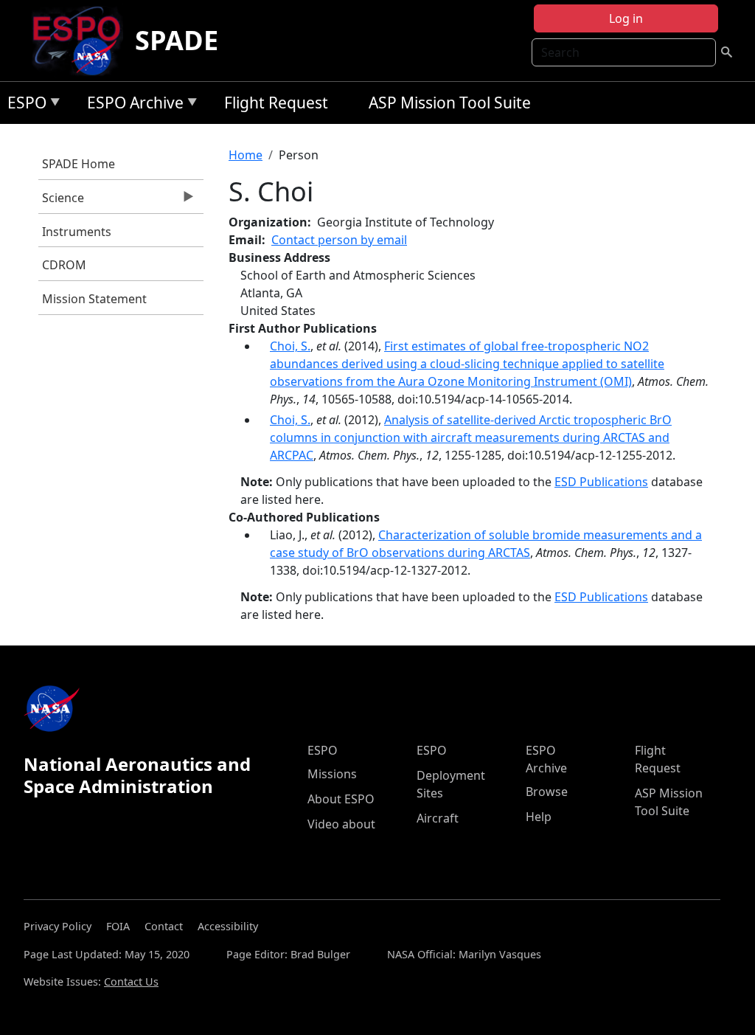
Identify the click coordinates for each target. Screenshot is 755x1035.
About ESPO (341, 799)
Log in (626, 18)
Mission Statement (94, 299)
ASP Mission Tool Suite (450, 102)
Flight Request (276, 102)
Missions (332, 774)
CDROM (64, 265)
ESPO (23, 105)
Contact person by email (339, 240)
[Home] (82, 40)
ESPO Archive (132, 105)
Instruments (76, 232)
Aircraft (438, 818)
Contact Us (131, 982)
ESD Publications (601, 482)
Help (539, 817)
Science (61, 201)
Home (245, 155)
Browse (547, 791)
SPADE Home (78, 164)
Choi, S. (290, 346)
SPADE (176, 40)
